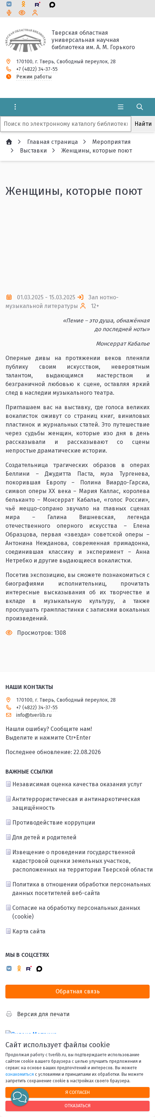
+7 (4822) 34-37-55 (37, 69)
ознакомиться (19, 1074)
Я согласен (77, 1092)
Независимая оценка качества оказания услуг (77, 784)
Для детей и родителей (44, 837)
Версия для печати (43, 1014)
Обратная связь (78, 991)
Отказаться (77, 1105)
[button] (132, 245)
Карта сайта (28, 931)
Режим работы (34, 77)
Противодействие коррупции (53, 822)
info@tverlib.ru (34, 715)
